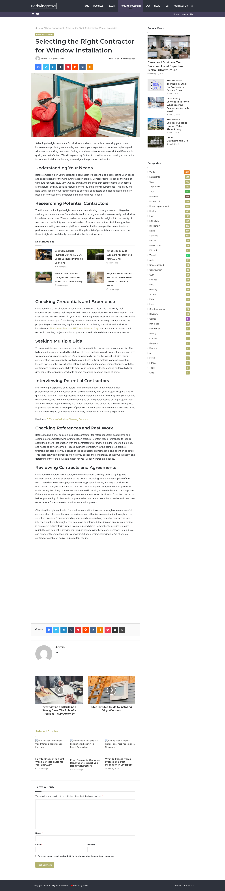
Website (91, 844)
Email (38, 844)
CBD (151, 275)
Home (86, 6)
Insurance (154, 323)
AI (150, 353)
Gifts (151, 372)
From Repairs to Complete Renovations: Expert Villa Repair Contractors (85, 763)
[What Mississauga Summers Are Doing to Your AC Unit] (95, 254)
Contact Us (181, 6)
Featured (153, 348)
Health (112, 6)
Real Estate (155, 245)
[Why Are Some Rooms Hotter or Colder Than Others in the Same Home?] (95, 277)
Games (152, 319)
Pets (151, 299)
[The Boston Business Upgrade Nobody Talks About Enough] (156, 124)
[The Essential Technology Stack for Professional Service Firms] (156, 85)
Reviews (153, 314)
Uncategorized (156, 265)
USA (151, 182)
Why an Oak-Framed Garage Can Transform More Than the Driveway (68, 277)
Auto (151, 260)
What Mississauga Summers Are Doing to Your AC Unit (119, 255)
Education (154, 250)
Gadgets (153, 343)
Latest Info (154, 177)
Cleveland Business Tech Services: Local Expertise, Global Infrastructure (166, 66)
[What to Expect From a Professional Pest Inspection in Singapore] (120, 747)
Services (153, 235)
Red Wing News (80, 885)
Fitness (152, 363)
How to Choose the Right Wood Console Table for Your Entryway (49, 762)
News (157, 6)
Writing (152, 333)
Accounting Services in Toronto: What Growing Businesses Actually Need (178, 105)
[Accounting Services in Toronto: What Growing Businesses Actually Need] (156, 102)
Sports (152, 294)
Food (151, 284)
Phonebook (154, 201)
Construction (155, 270)
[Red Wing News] (44, 6)
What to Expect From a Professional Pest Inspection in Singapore (119, 762)
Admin (44, 59)
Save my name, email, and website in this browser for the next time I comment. (76, 856)
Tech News (154, 186)
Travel (152, 255)
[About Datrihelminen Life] (156, 141)
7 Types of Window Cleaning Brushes (67, 419)
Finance (153, 279)
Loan (151, 304)
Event (152, 358)
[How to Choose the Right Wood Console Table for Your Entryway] (50, 747)
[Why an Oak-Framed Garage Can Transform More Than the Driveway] (44, 277)
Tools (152, 368)
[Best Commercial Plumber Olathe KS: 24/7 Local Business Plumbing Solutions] (44, 254)
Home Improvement (130, 6)
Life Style (154, 221)
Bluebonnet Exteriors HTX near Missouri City (74, 328)
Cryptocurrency (157, 309)
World (152, 172)
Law (148, 6)
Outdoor (153, 338)
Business (98, 6)
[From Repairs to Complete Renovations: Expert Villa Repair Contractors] (85, 748)
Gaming (153, 289)
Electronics (154, 328)
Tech (167, 6)
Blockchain (154, 226)
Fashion (153, 240)
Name (39, 833)
